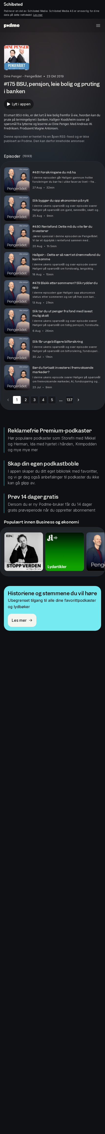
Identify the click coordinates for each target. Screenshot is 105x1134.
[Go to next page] (78, 400)
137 (70, 400)
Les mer (37, 14)
